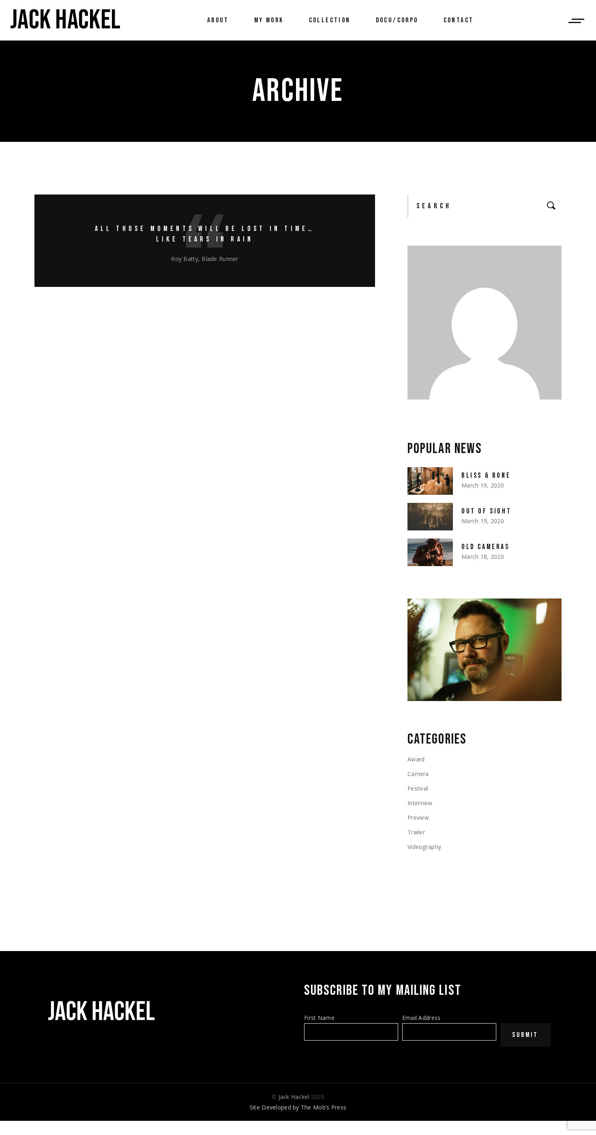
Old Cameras (485, 547)
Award (415, 759)
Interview (420, 803)
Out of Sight (486, 511)
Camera (418, 774)
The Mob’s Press (323, 1107)
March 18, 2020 (482, 556)
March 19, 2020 (482, 485)
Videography (424, 847)
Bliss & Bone (485, 475)
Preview (418, 817)
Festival (417, 788)
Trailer (416, 832)
